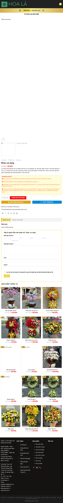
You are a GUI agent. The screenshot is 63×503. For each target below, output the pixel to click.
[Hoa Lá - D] (14, 4)
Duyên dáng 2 (11, 399)
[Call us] (40, 467)
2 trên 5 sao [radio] (15, 238)
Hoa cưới (59, 497)
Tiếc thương (52, 399)
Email (6, 265)
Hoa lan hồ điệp (28, 497)
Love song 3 (31, 370)
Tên (5, 257)
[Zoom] (3, 139)
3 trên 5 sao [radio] (26, 238)
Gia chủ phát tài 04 (10, 310)
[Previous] (4, 80)
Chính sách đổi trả (24, 467)
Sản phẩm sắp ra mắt (21, 209)
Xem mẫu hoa (36, 10)
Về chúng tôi (23, 444)
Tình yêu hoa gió (11, 370)
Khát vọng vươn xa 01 (31, 340)
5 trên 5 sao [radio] (7, 240)
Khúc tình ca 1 (52, 429)
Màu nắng (11, 429)
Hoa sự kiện (28, 498)
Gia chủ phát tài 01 (52, 370)
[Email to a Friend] (11, 213)
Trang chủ (3, 160)
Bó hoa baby (53, 497)
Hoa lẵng (18, 160)
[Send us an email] (37, 467)
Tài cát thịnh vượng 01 (52, 310)
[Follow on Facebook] (33, 467)
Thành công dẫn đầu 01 (31, 429)
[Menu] (20, 10)
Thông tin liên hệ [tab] (17, 220)
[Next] (58, 80)
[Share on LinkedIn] (17, 213)
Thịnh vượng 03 (10, 340)
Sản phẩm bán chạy (9, 209)
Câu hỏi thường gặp (25, 458)
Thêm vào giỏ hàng (18, 198)
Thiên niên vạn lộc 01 (31, 310)
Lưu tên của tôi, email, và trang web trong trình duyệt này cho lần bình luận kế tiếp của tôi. (29, 272)
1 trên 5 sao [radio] (6, 238)
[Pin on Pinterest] (14, 213)
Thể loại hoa (11, 160)
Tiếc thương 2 (31, 399)
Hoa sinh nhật (11, 497)
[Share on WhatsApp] (2, 213)
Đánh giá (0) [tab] (6, 220)
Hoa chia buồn (36, 497)
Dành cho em (52, 340)
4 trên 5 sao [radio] (37, 238)
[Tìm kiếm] (43, 10)
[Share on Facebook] (5, 213)
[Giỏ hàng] (60, 4)
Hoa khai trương (20, 497)
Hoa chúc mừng (45, 497)
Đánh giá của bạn (9, 235)
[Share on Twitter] (8, 213)
